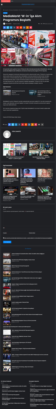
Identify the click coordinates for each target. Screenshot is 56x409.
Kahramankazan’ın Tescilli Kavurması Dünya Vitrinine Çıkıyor (27, 272)
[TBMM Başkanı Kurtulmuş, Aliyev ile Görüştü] (7, 368)
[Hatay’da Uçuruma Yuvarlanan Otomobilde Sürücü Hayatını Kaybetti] (7, 362)
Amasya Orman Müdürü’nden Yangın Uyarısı (23, 296)
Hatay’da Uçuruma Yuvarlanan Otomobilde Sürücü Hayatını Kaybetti (29, 360)
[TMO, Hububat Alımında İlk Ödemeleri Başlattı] (7, 332)
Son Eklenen (28, 248)
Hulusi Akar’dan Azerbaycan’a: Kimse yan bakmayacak (17, 326)
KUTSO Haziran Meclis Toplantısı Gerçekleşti (23, 308)
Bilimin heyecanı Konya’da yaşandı (18, 1)
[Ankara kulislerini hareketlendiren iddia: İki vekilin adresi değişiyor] (7, 255)
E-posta (5, 232)
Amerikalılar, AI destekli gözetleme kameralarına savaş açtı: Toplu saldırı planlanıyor (26, 180)
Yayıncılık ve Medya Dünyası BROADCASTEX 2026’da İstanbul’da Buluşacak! (10, 198)
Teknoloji (11, 10)
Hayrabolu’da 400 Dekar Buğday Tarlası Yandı (23, 259)
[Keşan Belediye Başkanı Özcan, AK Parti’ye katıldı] (7, 322)
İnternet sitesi (32, 232)
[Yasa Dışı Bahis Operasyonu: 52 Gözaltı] (7, 344)
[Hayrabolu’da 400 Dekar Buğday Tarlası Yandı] (7, 261)
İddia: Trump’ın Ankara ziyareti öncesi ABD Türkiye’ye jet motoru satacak (30, 354)
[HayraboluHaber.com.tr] (28, 4)
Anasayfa (6, 10)
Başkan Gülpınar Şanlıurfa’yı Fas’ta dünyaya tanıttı (24, 284)
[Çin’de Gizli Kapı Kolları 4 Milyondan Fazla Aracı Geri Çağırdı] (33, 92)
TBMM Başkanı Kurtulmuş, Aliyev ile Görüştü (22, 366)
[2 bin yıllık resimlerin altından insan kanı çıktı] (45, 173)
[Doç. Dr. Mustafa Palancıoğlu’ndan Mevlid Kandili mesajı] (7, 292)
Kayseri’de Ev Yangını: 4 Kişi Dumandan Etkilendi (23, 348)
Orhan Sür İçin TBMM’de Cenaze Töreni (21, 336)
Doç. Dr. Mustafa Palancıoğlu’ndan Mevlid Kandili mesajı (26, 290)
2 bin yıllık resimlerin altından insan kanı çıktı (45, 179)
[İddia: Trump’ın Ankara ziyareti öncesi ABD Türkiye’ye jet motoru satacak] (7, 356)
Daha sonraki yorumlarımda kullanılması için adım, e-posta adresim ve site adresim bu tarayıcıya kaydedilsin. (28, 238)
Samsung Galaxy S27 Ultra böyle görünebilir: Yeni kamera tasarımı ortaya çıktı (10, 180)
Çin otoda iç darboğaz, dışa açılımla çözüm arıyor (27, 197)
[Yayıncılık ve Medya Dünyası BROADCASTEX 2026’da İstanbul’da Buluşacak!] (10, 190)
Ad (4, 227)
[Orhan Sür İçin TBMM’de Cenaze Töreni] (7, 338)
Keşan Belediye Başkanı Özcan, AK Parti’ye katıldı (24, 320)
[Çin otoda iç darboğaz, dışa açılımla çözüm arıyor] (28, 190)
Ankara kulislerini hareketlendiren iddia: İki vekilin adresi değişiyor (28, 253)
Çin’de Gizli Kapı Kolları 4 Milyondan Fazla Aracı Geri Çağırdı (44, 92)
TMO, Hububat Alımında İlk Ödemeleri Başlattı (23, 330)
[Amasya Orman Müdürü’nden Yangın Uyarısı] (7, 298)
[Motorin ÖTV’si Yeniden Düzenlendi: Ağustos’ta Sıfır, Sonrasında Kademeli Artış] (45, 190)
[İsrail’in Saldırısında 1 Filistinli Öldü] (7, 304)
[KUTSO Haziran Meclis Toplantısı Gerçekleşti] (7, 310)
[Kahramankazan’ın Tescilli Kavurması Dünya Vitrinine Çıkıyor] (7, 273)
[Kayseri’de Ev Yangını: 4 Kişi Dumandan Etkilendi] (7, 350)
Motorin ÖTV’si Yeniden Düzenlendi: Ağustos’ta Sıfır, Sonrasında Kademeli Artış (45, 198)
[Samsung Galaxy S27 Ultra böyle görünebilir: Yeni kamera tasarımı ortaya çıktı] (10, 173)
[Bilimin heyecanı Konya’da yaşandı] (7, 92)
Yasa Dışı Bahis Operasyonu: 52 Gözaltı (21, 342)
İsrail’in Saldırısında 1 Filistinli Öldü (20, 302)
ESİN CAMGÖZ (8, 23)
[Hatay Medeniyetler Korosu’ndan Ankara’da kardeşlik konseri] (7, 316)
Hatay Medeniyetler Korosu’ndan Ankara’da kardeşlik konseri (27, 314)
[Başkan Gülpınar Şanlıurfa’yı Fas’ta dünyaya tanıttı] (7, 286)
